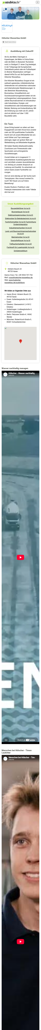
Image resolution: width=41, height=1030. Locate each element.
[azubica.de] (11, 2)
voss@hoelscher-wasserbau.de (21, 277)
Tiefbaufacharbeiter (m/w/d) (20, 244)
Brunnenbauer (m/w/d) (20, 212)
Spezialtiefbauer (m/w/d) (20, 241)
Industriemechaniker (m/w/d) (20, 228)
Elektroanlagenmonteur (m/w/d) (20, 215)
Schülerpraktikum (20, 251)
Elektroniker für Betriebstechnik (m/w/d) (20, 218)
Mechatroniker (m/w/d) (20, 237)
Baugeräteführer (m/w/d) (20, 208)
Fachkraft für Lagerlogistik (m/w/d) (20, 247)
